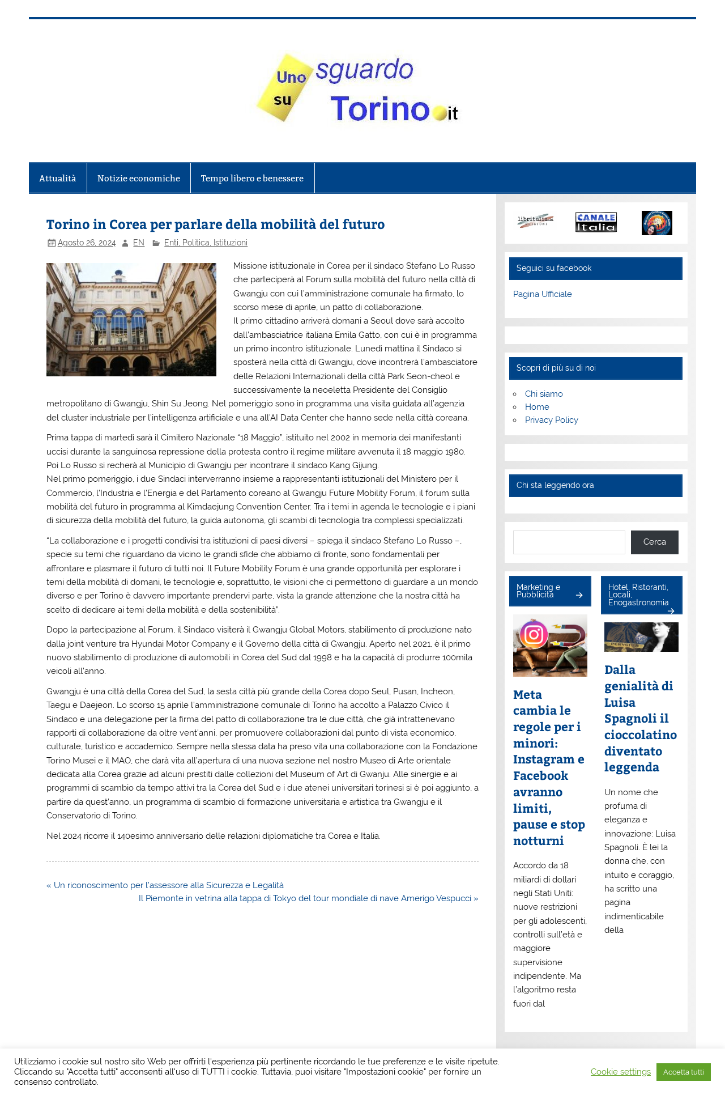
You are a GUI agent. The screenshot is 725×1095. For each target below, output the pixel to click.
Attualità (57, 178)
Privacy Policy (551, 420)
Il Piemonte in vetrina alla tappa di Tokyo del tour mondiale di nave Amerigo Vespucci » (309, 898)
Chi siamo (544, 394)
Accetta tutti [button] (683, 1072)
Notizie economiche (138, 178)
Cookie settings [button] (621, 1071)
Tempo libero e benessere (252, 178)
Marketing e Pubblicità (538, 591)
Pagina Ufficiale (542, 294)
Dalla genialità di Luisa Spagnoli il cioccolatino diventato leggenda (640, 718)
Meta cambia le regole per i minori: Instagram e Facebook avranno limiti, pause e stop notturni (549, 767)
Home (537, 407)
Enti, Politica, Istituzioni (206, 242)
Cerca (654, 542)
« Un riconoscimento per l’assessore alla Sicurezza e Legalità (165, 885)
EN (138, 242)
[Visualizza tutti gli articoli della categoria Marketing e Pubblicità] (578, 596)
